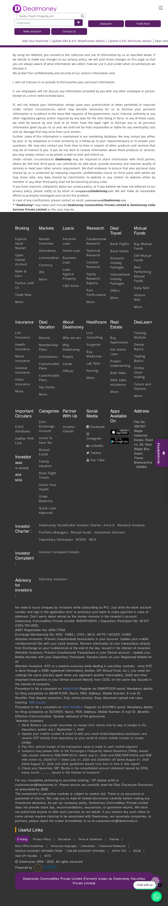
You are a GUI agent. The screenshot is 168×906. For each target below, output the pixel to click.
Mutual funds (81, 532)
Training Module (140, 335)
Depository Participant (56, 539)
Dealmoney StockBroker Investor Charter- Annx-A (77, 525)
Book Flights (119, 244)
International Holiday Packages (120, 278)
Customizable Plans (49, 366)
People (68, 356)
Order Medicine (46, 498)
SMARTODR (70, 689)
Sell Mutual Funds (142, 257)
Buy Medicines (94, 354)
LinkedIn (96, 445)
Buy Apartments (119, 340)
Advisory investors (53, 579)
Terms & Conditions (90, 839)
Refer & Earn (21, 273)
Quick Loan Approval (47, 510)
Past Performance (96, 292)
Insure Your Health (48, 487)
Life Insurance (22, 335)
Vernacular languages (64, 846)
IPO (41, 272)
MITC (47, 855)
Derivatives (47, 250)
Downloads (23, 23)
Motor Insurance (22, 358)
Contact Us (69, 31)
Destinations (48, 356)
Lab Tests (93, 363)
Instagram (94, 438)
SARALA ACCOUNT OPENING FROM (38, 850)
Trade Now (143, 23)
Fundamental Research (96, 241)
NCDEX (81, 539)
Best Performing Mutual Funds (142, 274)
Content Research (93, 264)
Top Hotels (47, 387)
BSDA (137, 850)
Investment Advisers (109, 532)
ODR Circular (37, 702)
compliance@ (83, 191)
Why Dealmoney (71, 347)
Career (68, 364)
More (19, 302)
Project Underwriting (120, 363)
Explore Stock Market (21, 243)
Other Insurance (22, 381)
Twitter (95, 453)
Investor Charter (69, 429)
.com (123, 200)
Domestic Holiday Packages (117, 262)
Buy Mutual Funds (143, 246)
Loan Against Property (69, 273)
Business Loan (69, 260)
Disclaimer (64, 839)
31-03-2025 (22, 468)
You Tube (96, 460)
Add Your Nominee (28, 41)
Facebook (97, 427)
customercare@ (94, 200)
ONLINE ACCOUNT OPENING (86, 850)
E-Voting (22, 839)
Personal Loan (69, 241)
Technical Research (93, 252)
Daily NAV (141, 288)
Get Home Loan (118, 351)
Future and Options (142, 386)
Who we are (72, 338)
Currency (45, 265)
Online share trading (139, 372)
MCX (92, 539)
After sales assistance (118, 382)
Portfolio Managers (53, 532)
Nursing (92, 370)
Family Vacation (45, 463)
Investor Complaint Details (59, 552)
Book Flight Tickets (47, 475)
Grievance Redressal (112, 846)
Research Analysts (131, 525)
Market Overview (46, 241)
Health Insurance (22, 346)
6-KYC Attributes (22, 429)
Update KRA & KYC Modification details (71, 41)
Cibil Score (71, 286)
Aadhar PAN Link (24, 440)
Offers (115, 290)
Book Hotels (119, 251)
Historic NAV (140, 297)
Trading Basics (139, 358)
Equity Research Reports (93, 278)
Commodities (49, 258)
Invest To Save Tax (45, 440)
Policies (114, 839)
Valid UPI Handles (26, 855)
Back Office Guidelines (29, 846)
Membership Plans (48, 347)
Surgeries (93, 344)
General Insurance (22, 370)
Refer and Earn (32, 31)
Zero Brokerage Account (46, 426)
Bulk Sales (118, 373)
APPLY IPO (119, 850)
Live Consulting (94, 335)
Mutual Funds (44, 452)
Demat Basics (139, 346)
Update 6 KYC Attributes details (122, 41)
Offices (68, 371)
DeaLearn (106, 23)
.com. (110, 191)
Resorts (44, 338)
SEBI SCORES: (73, 707)
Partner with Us (24, 285)
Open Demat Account (21, 259)
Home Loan (71, 250)
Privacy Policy (42, 839)
